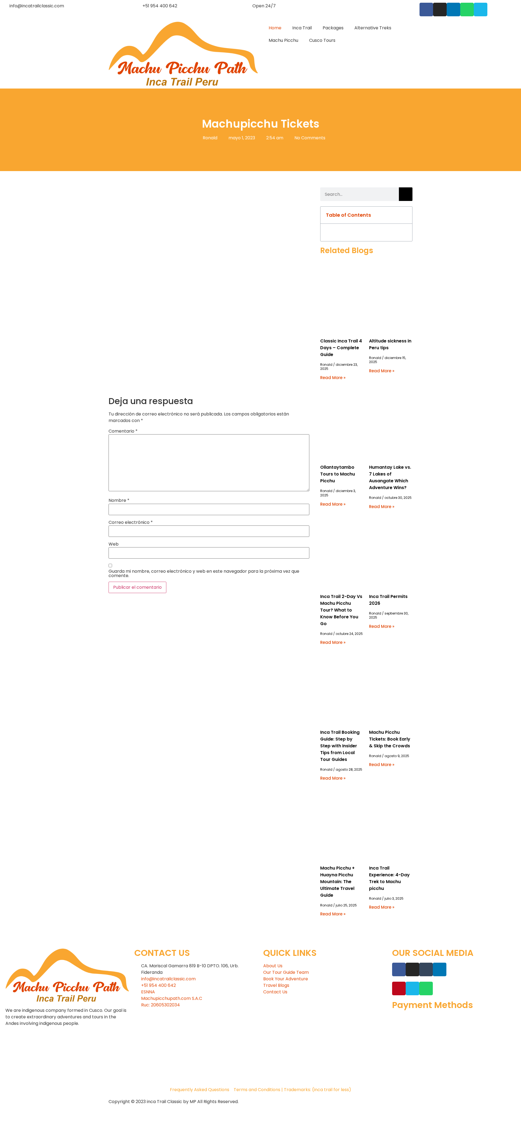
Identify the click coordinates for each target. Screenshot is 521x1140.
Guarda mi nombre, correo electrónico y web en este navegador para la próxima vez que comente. (204, 573)
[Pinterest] (399, 988)
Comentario (123, 431)
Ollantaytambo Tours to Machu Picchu (337, 474)
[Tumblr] (426, 969)
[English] (405, 5)
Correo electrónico (131, 522)
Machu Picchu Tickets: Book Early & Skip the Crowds (389, 739)
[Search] (405, 194)
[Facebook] (426, 9)
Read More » (332, 377)
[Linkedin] (453, 9)
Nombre (119, 500)
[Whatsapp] (467, 9)
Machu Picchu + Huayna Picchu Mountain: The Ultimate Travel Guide (337, 881)
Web (114, 544)
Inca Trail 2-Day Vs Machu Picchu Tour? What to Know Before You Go (341, 610)
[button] (405, 215)
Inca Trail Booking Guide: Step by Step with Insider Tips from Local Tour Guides (340, 746)
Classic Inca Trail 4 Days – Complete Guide (341, 348)
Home (275, 28)
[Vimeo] (480, 9)
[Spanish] (411, 5)
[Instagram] (440, 9)
